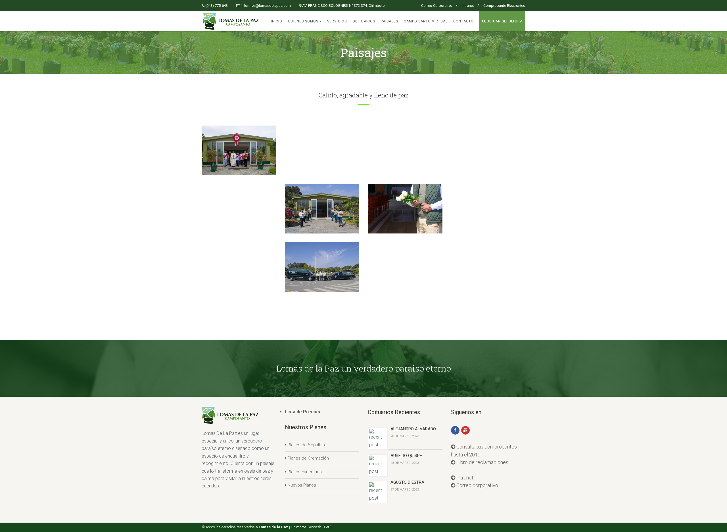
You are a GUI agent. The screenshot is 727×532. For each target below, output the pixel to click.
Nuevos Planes (302, 485)
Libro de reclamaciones (481, 462)
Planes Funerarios (305, 471)
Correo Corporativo (436, 5)
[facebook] (455, 430)
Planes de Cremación (308, 458)
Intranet (468, 5)
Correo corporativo (476, 485)
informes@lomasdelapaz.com (266, 5)
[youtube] (465, 430)
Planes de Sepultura (307, 444)
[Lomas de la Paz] (231, 21)
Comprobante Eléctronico (504, 5)
